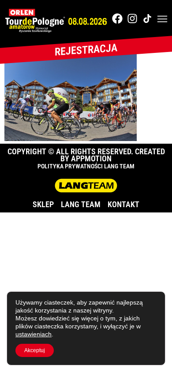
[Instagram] (132, 18)
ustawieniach (33, 334)
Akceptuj (34, 350)
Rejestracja (86, 49)
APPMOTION (91, 158)
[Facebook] (117, 18)
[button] (162, 20)
